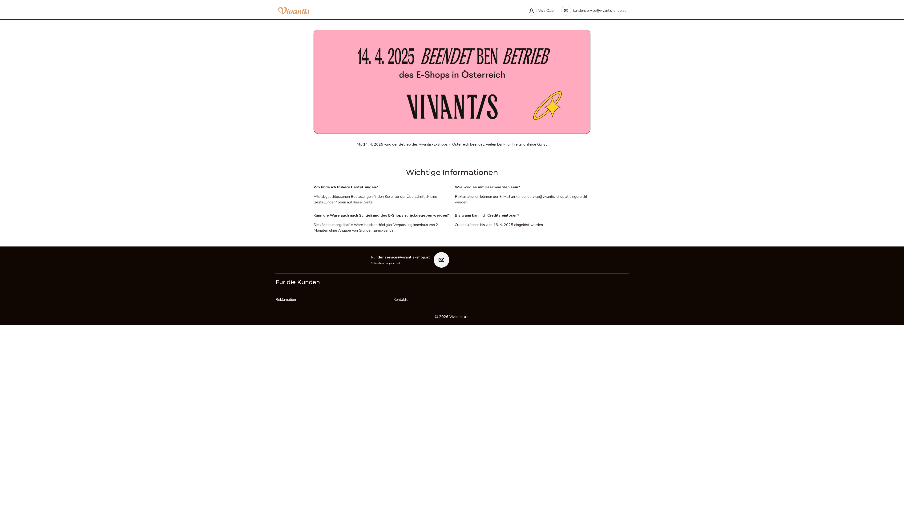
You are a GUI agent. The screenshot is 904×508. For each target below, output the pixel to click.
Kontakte (400, 299)
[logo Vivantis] (293, 10)
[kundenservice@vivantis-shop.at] (441, 260)
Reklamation (285, 299)
